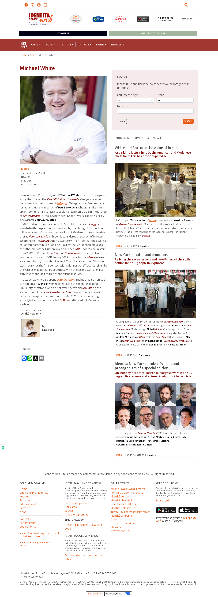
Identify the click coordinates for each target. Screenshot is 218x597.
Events (100, 44)
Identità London (120, 496)
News (23, 511)
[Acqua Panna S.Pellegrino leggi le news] (76, 19)
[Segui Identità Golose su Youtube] (45, 4)
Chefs (34, 44)
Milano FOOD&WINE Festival (128, 488)
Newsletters (119, 44)
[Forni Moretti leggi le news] (143, 19)
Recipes (49, 44)
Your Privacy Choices (114, 594)
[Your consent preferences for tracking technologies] (3, 448)
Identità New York (121, 500)
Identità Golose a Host (124, 508)
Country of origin (128, 94)
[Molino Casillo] (120, 19)
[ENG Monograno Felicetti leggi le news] (188, 19)
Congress (63, 33)
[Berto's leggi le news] (165, 19)
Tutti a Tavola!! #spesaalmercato (130, 511)
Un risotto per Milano (124, 523)
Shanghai (116, 527)
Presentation (164, 500)
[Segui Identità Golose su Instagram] (32, 4)
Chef (33, 55)
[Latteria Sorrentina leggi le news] (98, 19)
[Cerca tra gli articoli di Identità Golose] (186, 4)
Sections (65, 44)
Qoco (114, 519)
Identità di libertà (121, 515)
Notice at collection (95, 594)
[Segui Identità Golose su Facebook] (26, 4)
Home (23, 55)
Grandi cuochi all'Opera (125, 504)
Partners (83, 44)
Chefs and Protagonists (34, 492)
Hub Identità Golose (153, 33)
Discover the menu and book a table (83, 557)
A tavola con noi (120, 531)
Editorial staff (28, 504)
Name (120, 106)
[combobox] (155, 111)
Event (160, 94)
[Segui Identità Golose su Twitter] (39, 4)
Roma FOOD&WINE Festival (127, 492)
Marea (152, 220)
